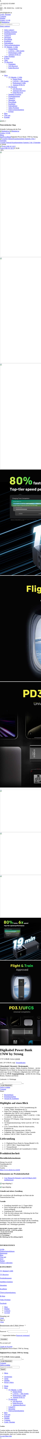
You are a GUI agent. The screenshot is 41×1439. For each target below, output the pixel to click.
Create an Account (6, 1346)
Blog (1, 1255)
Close (2, 1318)
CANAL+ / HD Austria (16, 51)
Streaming (7, 37)
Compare (3, 1089)
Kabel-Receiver (13, 68)
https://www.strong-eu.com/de (10, 1170)
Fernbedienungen (10, 34)
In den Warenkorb (6, 1085)
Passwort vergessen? (23, 1335)
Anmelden (4, 1339)
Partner (2, 1261)
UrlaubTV (7, 35)
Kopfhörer (7, 41)
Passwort (4, 1331)
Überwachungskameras (12, 45)
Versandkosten (20, 1063)
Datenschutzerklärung (7, 1251)
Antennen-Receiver (19, 91)
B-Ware (6, 58)
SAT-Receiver (13, 66)
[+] (23, 1083)
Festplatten (12, 64)
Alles (6, 60)
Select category (9, 30)
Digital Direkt (13, 49)
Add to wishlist (5, 1087)
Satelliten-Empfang (10, 32)
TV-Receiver (8, 62)
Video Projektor (9, 56)
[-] (1, 1083)
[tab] (22, 1095)
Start (1, 137)
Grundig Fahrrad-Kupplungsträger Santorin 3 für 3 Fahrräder (20, 142)
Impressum (3, 1253)
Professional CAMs (14, 53)
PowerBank (8, 39)
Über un (2, 1257)
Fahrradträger (8, 43)
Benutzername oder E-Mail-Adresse (13, 1325)
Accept (2, 1436)
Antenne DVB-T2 (14, 54)
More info (8, 1436)
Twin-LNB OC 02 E (7, 148)
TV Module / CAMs (11, 47)
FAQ (1, 1259)
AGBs (2, 1249)
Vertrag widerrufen (6, 1263)
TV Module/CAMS (6, 1271)
